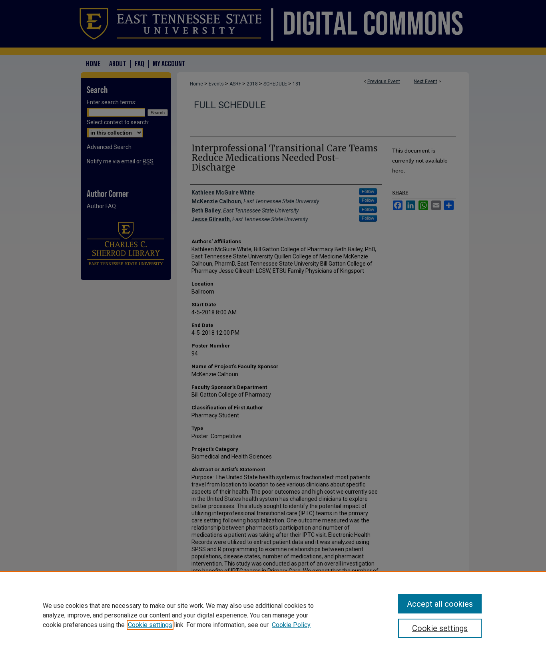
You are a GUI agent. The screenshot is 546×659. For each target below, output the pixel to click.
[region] (273, 615)
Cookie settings (150, 625)
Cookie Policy (291, 625)
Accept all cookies (440, 604)
